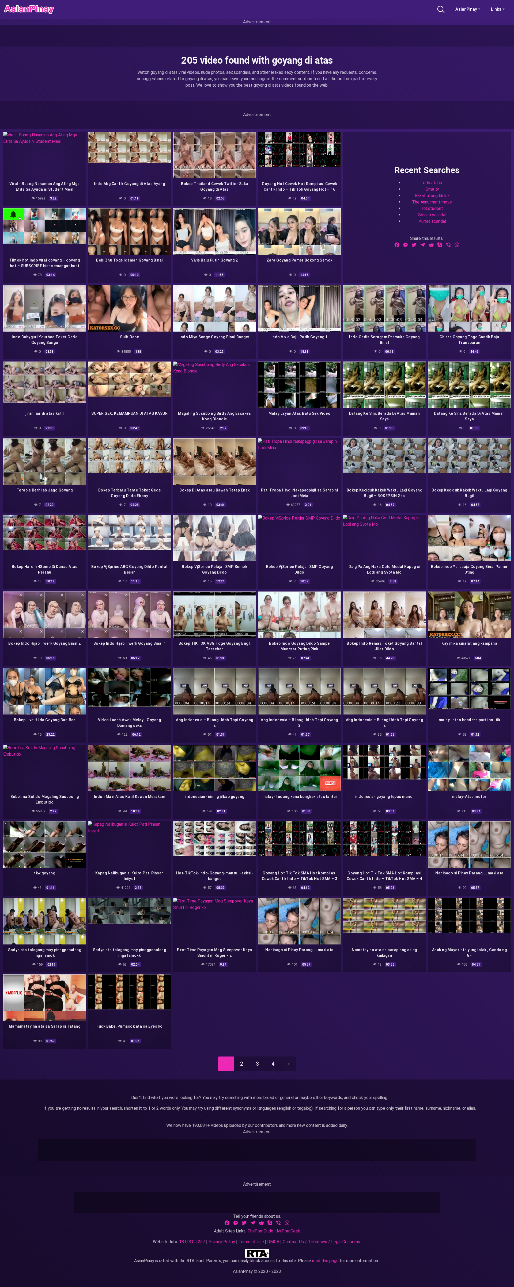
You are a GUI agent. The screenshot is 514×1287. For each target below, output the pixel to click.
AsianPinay (466, 9)
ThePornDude (260, 1231)
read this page (325, 1260)
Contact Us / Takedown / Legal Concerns (321, 1241)
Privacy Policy (222, 1241)
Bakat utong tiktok (432, 195)
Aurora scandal (432, 221)
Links (496, 9)
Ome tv (432, 188)
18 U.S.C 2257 (192, 1241)
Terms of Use (251, 1241)
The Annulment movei (432, 201)
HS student (432, 208)
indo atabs (432, 182)
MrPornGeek (288, 1231)
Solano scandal (432, 214)
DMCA (273, 1241)
